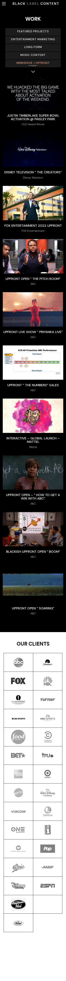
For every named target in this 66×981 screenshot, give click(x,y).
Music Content (33, 55)
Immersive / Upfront (33, 63)
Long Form (33, 47)
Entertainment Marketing (33, 39)
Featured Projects (33, 31)
